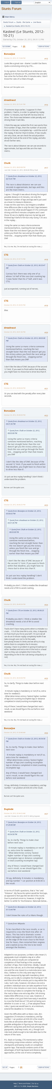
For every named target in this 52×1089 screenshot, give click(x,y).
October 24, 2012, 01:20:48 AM (14, 732)
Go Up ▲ (35, 1083)
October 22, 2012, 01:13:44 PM (14, 58)
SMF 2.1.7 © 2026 (20, 1086)
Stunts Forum (11, 9)
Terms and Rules (24, 1083)
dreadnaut (10, 100)
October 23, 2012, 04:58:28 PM (14, 388)
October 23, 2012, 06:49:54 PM (14, 604)
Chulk (7, 163)
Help (15, 1083)
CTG (6, 254)
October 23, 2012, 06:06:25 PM (14, 505)
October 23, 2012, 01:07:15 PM (14, 259)
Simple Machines (32, 1086)
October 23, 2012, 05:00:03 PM (14, 415)
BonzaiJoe (9, 53)
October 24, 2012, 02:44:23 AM (14, 813)
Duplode (8, 809)
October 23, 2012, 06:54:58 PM (14, 678)
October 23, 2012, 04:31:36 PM (14, 332)
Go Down (6, 46)
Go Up (4, 1067)
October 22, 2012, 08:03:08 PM (14, 167)
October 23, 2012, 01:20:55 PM (14, 305)
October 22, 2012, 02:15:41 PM (14, 104)
